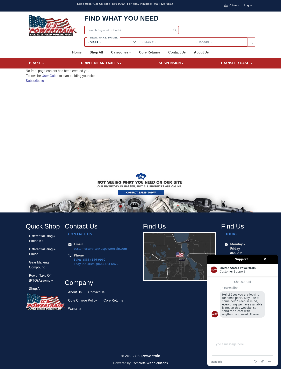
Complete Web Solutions (149, 363)
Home (76, 52)
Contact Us (177, 52)
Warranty (74, 308)
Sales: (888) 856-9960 (90, 259)
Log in (248, 5)
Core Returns (149, 52)
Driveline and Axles (100, 63)
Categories (119, 52)
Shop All (96, 52)
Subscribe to (35, 80)
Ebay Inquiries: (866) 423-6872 (96, 264)
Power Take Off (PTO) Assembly (41, 278)
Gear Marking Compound (39, 265)
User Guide (50, 76)
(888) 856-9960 (114, 3)
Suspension (170, 63)
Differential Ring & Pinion (42, 251)
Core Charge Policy (82, 300)
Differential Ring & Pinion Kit (42, 238)
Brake (35, 63)
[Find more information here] (242, 310)
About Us (201, 52)
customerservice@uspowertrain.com (100, 248)
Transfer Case (235, 63)
